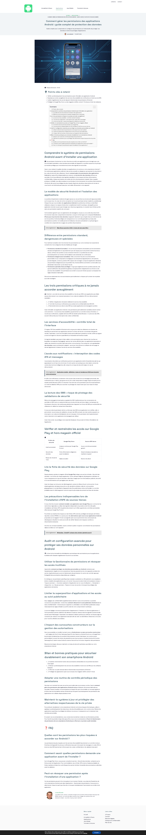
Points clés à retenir (58, 109)
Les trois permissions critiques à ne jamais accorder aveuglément (68, 116)
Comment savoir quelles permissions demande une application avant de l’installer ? (73, 143)
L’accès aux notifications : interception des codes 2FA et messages (69, 119)
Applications (59, 8)
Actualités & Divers (46, 8)
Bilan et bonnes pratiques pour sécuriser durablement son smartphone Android (71, 135)
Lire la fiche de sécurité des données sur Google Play (65, 124)
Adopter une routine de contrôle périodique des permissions (67, 136)
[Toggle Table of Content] (93, 107)
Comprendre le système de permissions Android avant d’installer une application (71, 111)
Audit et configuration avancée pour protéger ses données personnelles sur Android (73, 128)
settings (85, 833)
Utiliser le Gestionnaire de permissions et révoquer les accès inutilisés (70, 130)
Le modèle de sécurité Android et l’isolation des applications (67, 112)
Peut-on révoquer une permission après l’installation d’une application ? (70, 145)
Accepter (96, 832)
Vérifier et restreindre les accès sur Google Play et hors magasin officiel (69, 123)
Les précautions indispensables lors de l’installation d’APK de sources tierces (71, 126)
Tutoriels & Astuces (82, 8)
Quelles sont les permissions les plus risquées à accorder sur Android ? (70, 142)
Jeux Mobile (70, 8)
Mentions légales (109, 818)
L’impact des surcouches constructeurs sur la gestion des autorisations (70, 133)
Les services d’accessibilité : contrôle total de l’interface (66, 118)
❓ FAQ (53, 140)
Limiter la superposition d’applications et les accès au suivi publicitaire (70, 131)
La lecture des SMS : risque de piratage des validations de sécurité (69, 121)
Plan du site (108, 822)
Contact (120, 1)
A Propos (113, 1)
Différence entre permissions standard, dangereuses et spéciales (68, 114)
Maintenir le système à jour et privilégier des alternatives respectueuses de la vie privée (74, 138)
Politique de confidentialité (112, 820)
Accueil (86, 814)
